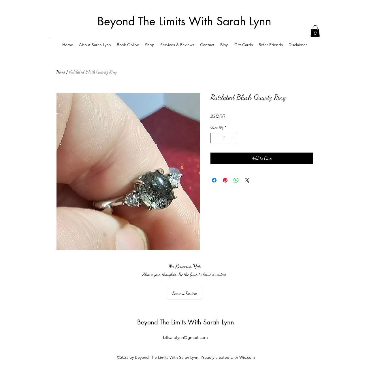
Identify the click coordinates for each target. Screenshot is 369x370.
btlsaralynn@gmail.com (185, 337)
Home (60, 71)
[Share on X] (247, 180)
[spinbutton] (224, 138)
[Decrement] (215, 138)
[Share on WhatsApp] (236, 180)
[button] (315, 31)
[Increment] (232, 138)
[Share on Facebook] (214, 180)
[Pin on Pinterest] (225, 180)
